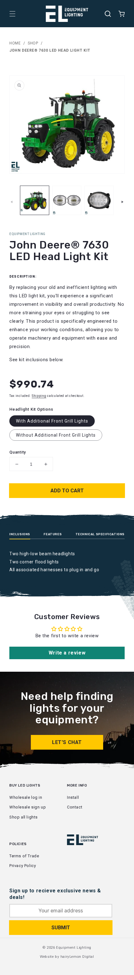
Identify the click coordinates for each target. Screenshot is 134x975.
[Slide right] (122, 202)
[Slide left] (11, 202)
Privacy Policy (22, 865)
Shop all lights (23, 817)
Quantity (17, 452)
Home (15, 43)
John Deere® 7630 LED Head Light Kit (49, 50)
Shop (33, 43)
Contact (74, 807)
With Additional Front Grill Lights (52, 420)
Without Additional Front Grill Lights (56, 435)
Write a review (67, 653)
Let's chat (67, 742)
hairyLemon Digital (77, 956)
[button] (12, 14)
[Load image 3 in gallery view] (99, 200)
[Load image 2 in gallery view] (67, 200)
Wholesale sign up (27, 807)
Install (73, 797)
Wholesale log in (25, 797)
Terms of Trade (24, 856)
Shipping (39, 396)
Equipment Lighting (73, 947)
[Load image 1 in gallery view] (34, 200)
